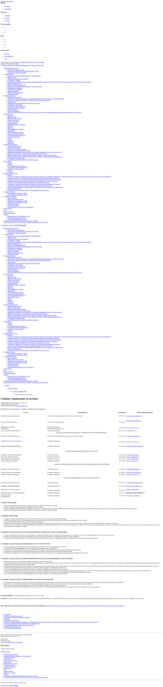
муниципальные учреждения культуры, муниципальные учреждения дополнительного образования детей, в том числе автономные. (85, 605)
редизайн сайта (9, 685)
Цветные (7, 54)
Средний (7, 18)
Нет (5, 59)
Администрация (12, 388)
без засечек (7, 6)
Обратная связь (5, 651)
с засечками (7, 9)
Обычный (7, 15)
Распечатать (6, 640)
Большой (7, 20)
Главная (7, 385)
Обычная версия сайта (7, 1)
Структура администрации (19, 391)
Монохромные (8, 56)
